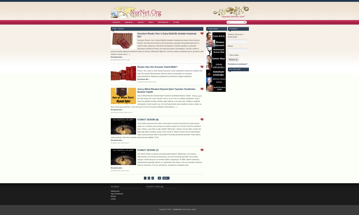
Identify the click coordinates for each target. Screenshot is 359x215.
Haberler (129, 22)
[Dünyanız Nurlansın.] (180, 17)
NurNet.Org (177, 209)
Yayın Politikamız (117, 194)
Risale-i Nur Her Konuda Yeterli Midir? (157, 67)
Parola (230, 46)
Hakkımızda (115, 191)
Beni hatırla (234, 55)
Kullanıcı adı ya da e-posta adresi (236, 35)
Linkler (113, 199)
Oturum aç (233, 60)
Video (151, 22)
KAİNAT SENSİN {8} (148, 119)
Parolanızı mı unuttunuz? (237, 64)
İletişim (176, 22)
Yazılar (141, 22)
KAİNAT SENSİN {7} (148, 150)
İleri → (166, 178)
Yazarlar (116, 22)
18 (159, 178)
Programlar (163, 22)
